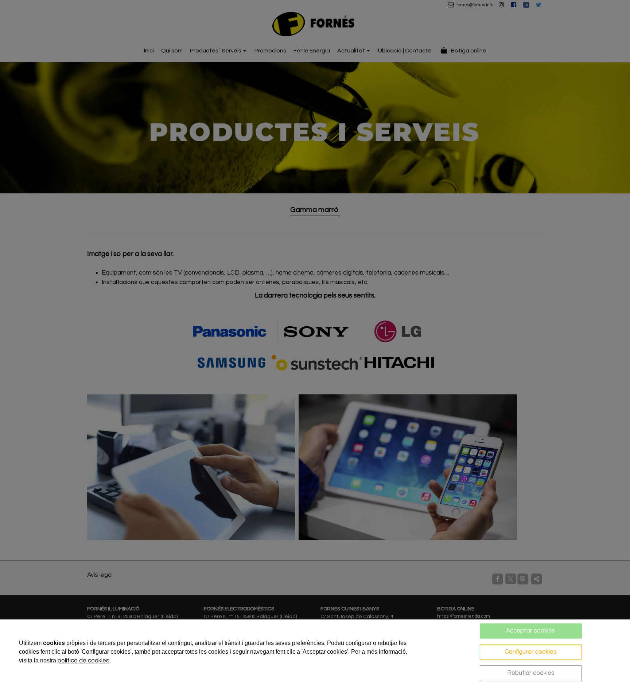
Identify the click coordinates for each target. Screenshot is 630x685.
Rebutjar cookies (531, 673)
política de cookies (83, 660)
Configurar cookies (531, 651)
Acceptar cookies (530, 630)
